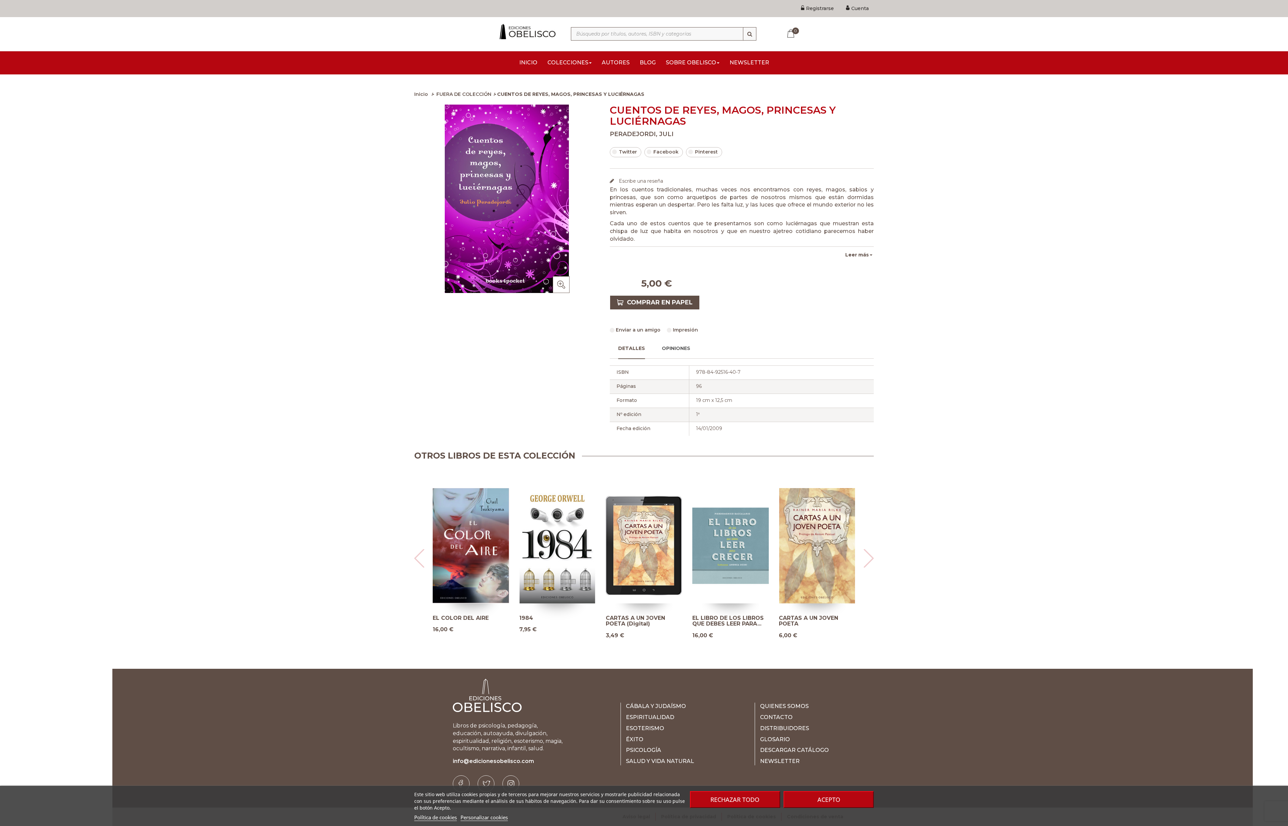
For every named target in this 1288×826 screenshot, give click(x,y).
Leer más (857, 255)
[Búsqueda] (749, 34)
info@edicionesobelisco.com (493, 761)
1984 (526, 618)
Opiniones (676, 348)
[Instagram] (510, 783)
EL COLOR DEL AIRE (461, 618)
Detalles (631, 348)
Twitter (628, 152)
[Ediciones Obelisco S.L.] (526, 31)
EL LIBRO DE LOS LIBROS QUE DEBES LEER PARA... (728, 621)
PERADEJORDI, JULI (642, 134)
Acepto (828, 799)
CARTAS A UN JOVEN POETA (808, 621)
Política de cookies (435, 817)
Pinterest (706, 152)
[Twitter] (486, 783)
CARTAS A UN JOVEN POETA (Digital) (635, 621)
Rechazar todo (734, 799)
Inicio (421, 94)
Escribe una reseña (640, 181)
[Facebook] (461, 783)
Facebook (666, 152)
